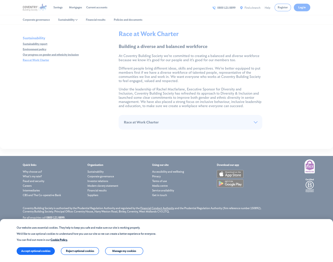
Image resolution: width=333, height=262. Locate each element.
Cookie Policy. (59, 239)
